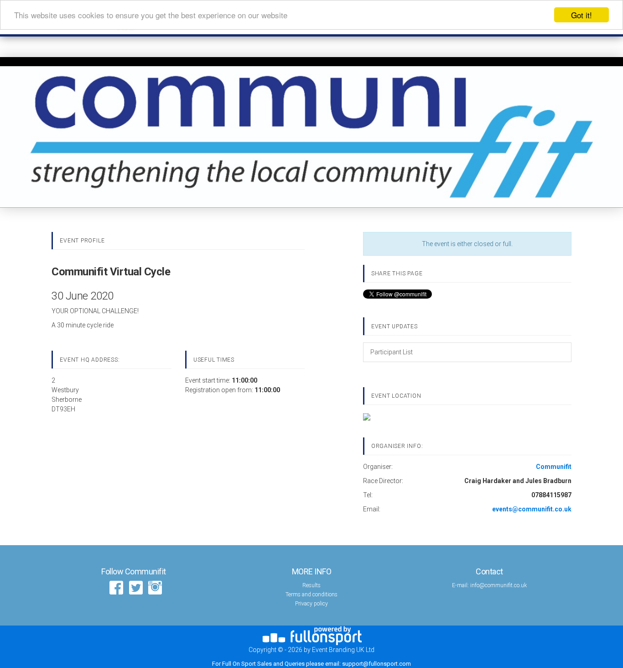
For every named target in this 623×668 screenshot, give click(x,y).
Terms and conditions (311, 594)
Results (311, 585)
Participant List (391, 352)
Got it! (581, 15)
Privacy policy (311, 603)
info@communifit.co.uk (498, 585)
